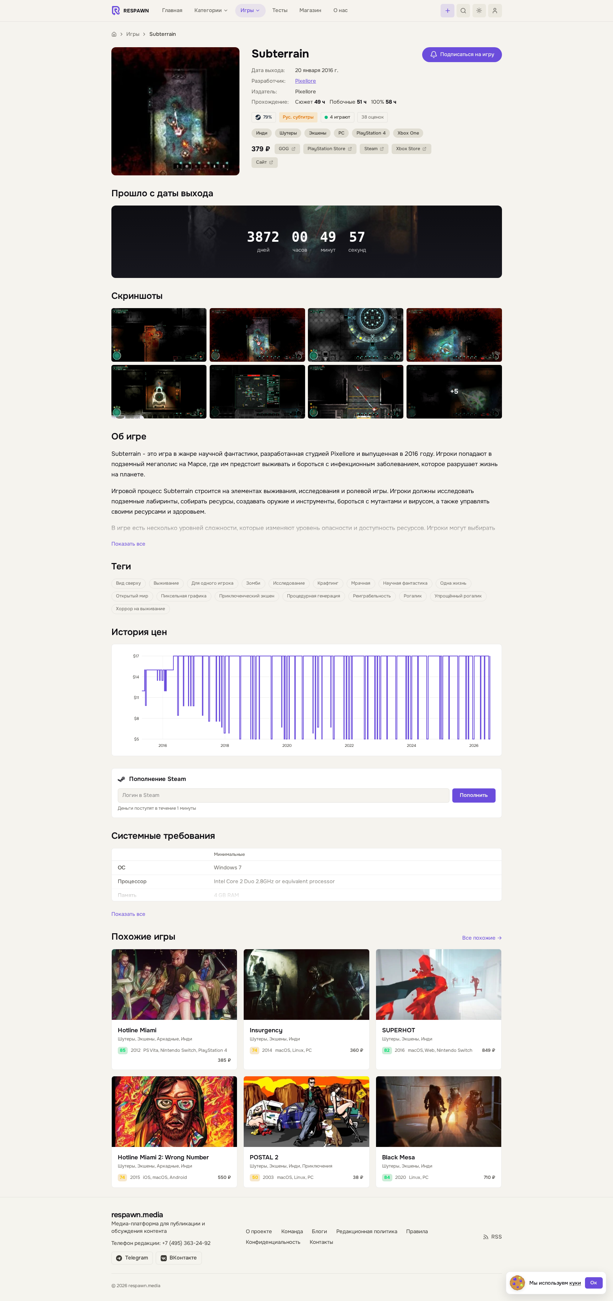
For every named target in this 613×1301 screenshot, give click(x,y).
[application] (307, 700)
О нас (340, 10)
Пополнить (474, 795)
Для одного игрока (212, 583)
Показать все (128, 544)
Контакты (321, 1242)
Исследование (289, 583)
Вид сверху (128, 583)
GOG (284, 149)
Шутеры (288, 133)
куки (575, 1283)
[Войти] (495, 10)
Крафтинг (327, 583)
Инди (261, 133)
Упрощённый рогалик (458, 596)
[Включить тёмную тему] (479, 10)
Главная (172, 10)
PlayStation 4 (371, 133)
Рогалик (413, 596)
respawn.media (137, 1214)
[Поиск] (463, 10)
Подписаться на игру (467, 54)
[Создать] (447, 10)
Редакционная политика (366, 1231)
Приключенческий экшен (246, 596)
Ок (593, 1283)
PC (341, 133)
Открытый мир (132, 596)
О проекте (259, 1231)
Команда (292, 1231)
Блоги (319, 1231)
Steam (370, 149)
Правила (417, 1231)
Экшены (317, 133)
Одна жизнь (453, 583)
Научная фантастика (405, 583)
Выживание (166, 583)
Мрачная (360, 583)
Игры (132, 34)
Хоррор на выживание (140, 609)
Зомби (253, 583)
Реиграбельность (372, 596)
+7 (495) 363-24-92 (186, 1243)
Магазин (310, 10)
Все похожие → (482, 938)
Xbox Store (408, 149)
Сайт (261, 162)
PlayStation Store (326, 149)
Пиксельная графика (183, 596)
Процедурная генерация (313, 596)
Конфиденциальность (273, 1242)
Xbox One (408, 133)
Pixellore (305, 81)
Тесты (279, 10)
